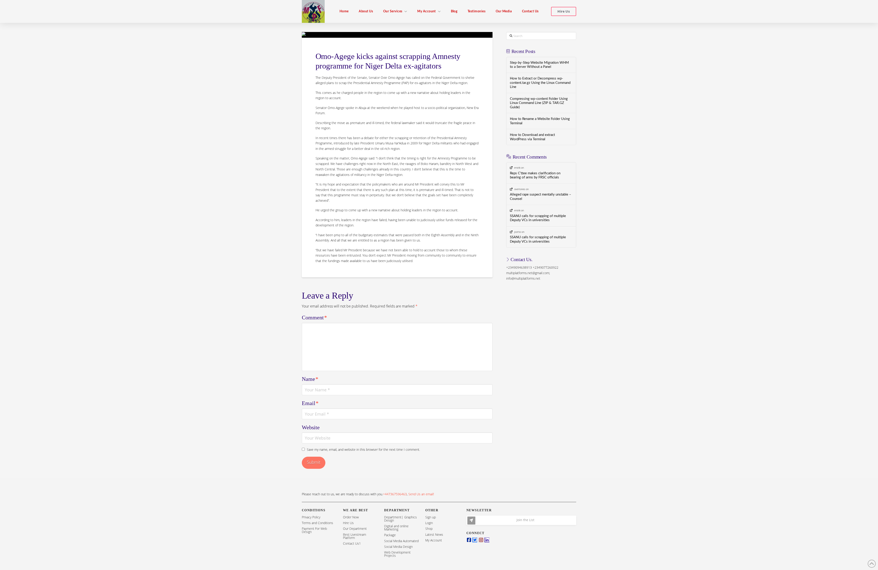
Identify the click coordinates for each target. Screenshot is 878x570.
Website (311, 427)
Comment (314, 318)
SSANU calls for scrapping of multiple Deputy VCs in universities (538, 218)
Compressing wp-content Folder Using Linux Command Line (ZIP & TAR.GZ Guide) (539, 103)
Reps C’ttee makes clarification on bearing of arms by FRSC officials (535, 175)
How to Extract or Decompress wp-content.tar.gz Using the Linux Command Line (540, 83)
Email (310, 403)
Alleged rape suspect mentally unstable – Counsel (540, 197)
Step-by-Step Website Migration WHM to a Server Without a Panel (539, 65)
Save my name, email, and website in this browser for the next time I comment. (363, 449)
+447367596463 (395, 494)
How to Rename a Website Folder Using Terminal (540, 121)
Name (310, 379)
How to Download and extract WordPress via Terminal (532, 137)
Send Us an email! (421, 494)
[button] (521, 520)
